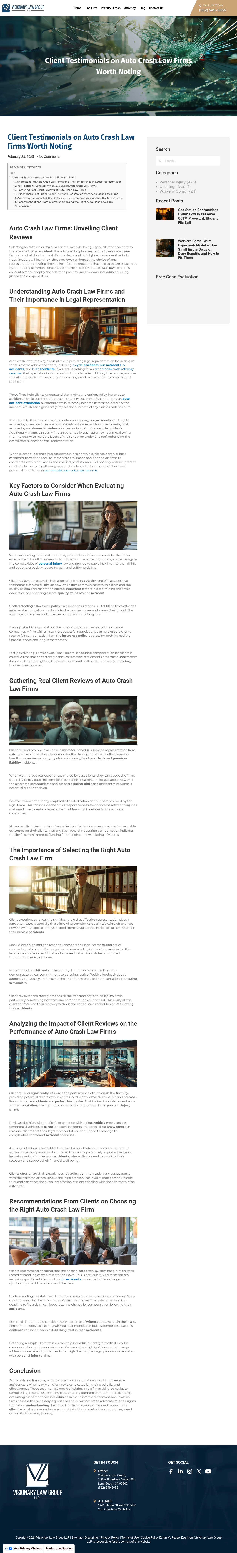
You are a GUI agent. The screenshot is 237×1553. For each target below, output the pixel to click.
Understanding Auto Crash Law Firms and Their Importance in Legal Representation (69, 181)
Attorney (130, 8)
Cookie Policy (149, 1537)
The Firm (91, 8)
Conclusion (24, 205)
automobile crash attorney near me (71, 470)
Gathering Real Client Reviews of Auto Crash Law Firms (51, 189)
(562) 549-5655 (212, 10)
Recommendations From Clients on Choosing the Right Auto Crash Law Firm (65, 201)
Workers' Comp (173, 191)
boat (43, 369)
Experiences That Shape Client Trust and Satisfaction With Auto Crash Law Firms (68, 193)
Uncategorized (172, 186)
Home (77, 8)
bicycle (85, 365)
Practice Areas (111, 8)
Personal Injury (173, 182)
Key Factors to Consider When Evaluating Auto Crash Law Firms (57, 185)
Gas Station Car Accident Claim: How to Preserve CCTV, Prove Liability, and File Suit (198, 216)
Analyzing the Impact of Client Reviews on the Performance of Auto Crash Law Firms (70, 197)
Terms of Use (130, 1537)
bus (110, 365)
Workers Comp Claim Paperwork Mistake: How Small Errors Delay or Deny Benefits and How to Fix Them (198, 249)
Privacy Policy (110, 1537)
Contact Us (156, 8)
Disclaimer (92, 1537)
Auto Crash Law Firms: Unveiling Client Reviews (43, 177)
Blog (142, 8)
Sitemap (77, 1537)
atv (71, 1279)
